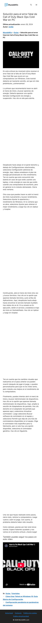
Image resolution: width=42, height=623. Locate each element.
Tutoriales (15, 593)
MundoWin (7, 33)
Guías (16, 33)
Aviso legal (9, 613)
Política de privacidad (21, 616)
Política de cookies (30, 613)
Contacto (18, 613)
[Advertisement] (21, 123)
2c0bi (11, 27)
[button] (31, 5)
